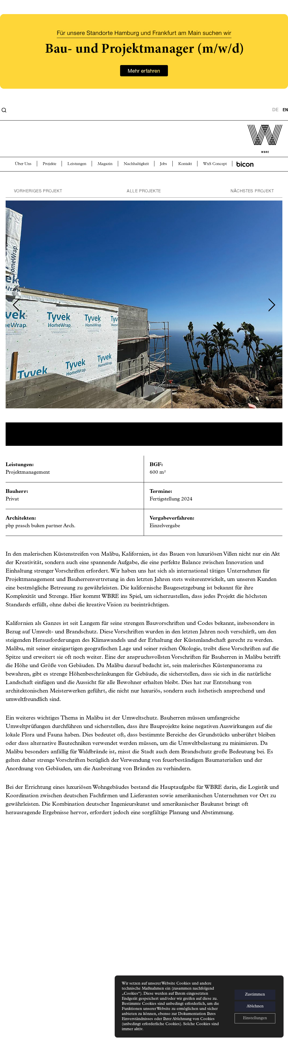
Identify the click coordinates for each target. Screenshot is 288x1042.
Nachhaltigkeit (136, 164)
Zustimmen (255, 994)
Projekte (49, 164)
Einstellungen (255, 1018)
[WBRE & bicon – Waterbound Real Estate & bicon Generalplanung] (144, 110)
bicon (245, 164)
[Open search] (4, 110)
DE (275, 110)
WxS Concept (215, 164)
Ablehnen (255, 1006)
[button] (16, 305)
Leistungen (77, 164)
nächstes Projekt (252, 191)
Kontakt (185, 164)
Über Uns (23, 164)
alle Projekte (144, 191)
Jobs (163, 164)
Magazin (105, 164)
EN (285, 110)
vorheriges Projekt (38, 191)
